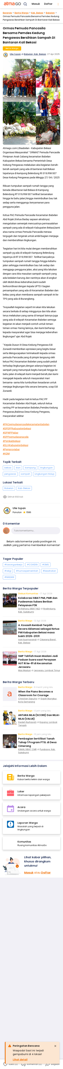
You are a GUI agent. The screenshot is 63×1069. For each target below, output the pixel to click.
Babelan (50, 12)
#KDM (6, 453)
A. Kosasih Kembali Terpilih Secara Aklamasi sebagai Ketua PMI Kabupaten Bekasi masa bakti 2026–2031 (38, 630)
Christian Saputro (27, 698)
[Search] (25, 4)
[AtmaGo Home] (12, 4)
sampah (25, 473)
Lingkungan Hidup (44, 473)
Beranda (7, 12)
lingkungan (46, 467)
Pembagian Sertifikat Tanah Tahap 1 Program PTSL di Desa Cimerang (37, 742)
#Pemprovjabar (11, 449)
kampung (30, 467)
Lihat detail (20, 1059)
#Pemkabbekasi (11, 441)
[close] (55, 1046)
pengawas (10, 473)
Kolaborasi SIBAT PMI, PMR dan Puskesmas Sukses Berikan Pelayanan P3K (37, 601)
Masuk (36, 4)
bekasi (7, 467)
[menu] (58, 4)
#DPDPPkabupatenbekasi (17, 428)
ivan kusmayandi (27, 639)
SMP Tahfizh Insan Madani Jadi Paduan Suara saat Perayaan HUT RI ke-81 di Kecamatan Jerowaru (38, 661)
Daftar (48, 4)
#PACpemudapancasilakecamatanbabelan (26, 424)
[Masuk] (12, 866)
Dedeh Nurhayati (27, 722)
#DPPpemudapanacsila (16, 436)
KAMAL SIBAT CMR (27, 749)
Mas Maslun (24, 670)
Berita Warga (22, 12)
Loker (21, 791)
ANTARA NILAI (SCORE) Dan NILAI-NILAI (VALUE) (39, 717)
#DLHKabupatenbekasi (15, 445)
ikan (18, 467)
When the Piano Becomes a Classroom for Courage (35, 693)
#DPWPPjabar (10, 432)
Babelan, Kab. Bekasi (35, 54)
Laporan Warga (28, 823)
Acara (21, 807)
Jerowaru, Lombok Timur (47, 670)
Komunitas (24, 841)
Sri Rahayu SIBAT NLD (29, 608)
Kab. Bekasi (37, 12)
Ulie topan (15, 54)
